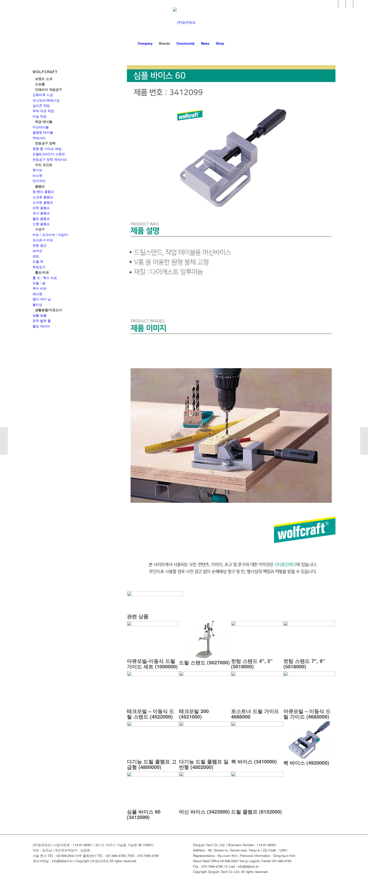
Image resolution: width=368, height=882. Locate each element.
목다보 (37, 169)
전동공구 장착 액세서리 (50, 159)
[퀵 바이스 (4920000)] (309, 757)
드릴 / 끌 (39, 283)
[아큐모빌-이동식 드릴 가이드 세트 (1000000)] (153, 624)
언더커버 (39, 180)
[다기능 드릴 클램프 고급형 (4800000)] (153, 725)
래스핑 (37, 293)
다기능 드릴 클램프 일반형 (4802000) (204, 764)
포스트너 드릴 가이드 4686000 (255, 713)
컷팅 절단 (40, 245)
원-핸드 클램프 (43, 191)
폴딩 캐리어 (41, 326)
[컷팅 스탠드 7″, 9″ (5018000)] (309, 624)
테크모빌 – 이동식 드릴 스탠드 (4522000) (150, 713)
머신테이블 (41, 127)
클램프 (40, 186)
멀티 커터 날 (42, 299)
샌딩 (36, 256)
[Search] (230, 43)
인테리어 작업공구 (48, 89)
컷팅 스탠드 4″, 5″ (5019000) (252, 663)
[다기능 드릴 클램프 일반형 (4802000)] (205, 725)
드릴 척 (38, 261)
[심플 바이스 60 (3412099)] (153, 775)
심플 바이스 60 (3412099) (143, 814)
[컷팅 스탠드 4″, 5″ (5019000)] (257, 624)
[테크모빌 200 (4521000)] (205, 674)
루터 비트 (40, 288)
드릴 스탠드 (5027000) (204, 662)
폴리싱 (37, 304)
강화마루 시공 (43, 94)
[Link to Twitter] (349, 4)
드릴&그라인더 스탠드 (49, 153)
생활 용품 (40, 315)
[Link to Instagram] (357, 4)
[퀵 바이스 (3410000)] (257, 725)
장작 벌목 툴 (42, 320)
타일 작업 (40, 116)
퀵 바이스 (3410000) (254, 761)
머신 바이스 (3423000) (204, 811)
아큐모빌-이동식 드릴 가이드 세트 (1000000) (152, 663)
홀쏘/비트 (42, 272)
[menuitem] (145, 43)
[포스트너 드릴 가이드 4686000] (257, 674)
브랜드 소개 (43, 78)
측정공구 (39, 266)
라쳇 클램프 (41, 207)
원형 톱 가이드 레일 (47, 148)
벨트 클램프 (41, 218)
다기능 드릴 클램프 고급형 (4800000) (151, 764)
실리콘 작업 (41, 105)
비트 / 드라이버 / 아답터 (50, 234)
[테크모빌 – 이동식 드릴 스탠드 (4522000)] (153, 674)
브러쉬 (37, 250)
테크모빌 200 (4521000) (194, 713)
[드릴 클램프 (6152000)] (257, 775)
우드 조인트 (43, 164)
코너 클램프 (41, 213)
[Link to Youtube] (341, 4)
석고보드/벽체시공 (46, 100)
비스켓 (37, 175)
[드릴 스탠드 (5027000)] (205, 656)
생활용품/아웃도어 (48, 309)
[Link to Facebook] (334, 4)
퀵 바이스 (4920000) (306, 762)
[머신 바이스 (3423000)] (205, 775)
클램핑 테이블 (43, 132)
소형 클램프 (41, 223)
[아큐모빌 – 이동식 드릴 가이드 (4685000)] (309, 674)
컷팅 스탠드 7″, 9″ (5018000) (304, 663)
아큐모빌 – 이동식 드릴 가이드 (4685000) (307, 713)
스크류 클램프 (43, 197)
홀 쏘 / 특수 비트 (45, 277)
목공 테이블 (43, 121)
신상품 (40, 83)
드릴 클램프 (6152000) (256, 811)
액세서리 (39, 137)
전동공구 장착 (45, 143)
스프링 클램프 (43, 202)
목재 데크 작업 (43, 110)
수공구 (40, 229)
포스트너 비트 (43, 239)
